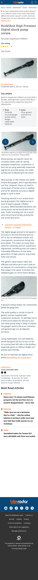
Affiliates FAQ (5, 21)
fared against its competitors (18, 357)
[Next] (32, 142)
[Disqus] (19, 470)
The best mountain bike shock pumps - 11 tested (18, 225)
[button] (19, 144)
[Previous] (5, 142)
